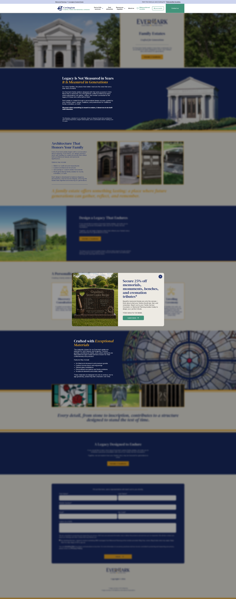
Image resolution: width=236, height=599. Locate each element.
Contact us (175, 8)
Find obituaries (109, 8)
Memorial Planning (60, 2)
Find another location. (173, 2)
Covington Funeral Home (75, 2)
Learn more (132, 318)
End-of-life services (97, 8)
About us (131, 8)
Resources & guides (119, 8)
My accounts (158, 8)
